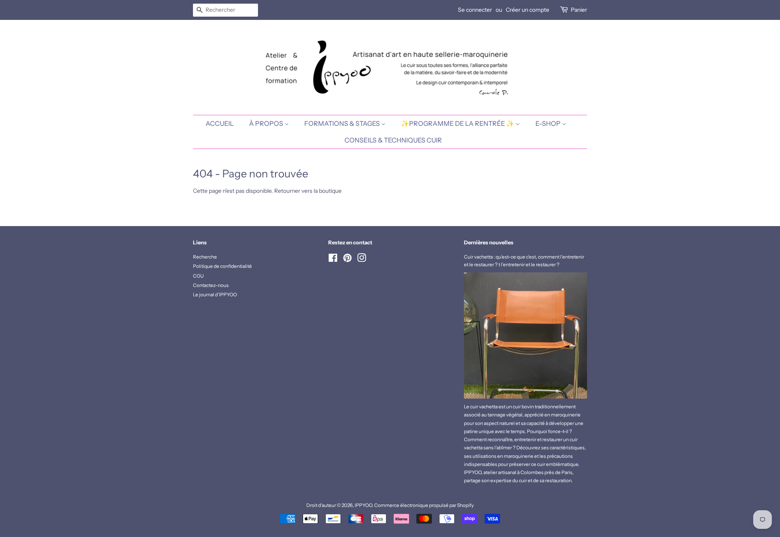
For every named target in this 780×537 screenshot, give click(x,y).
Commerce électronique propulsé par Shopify (424, 505)
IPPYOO (363, 505)
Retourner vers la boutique (308, 190)
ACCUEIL (220, 123)
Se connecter (475, 9)
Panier (579, 9)
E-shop (548, 123)
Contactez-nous (211, 285)
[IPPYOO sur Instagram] (361, 260)
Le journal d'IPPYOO (215, 294)
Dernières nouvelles (489, 242)
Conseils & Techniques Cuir (393, 140)
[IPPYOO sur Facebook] (333, 260)
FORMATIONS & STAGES (342, 123)
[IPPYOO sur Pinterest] (347, 260)
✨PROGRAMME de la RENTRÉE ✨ (458, 123)
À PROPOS (266, 123)
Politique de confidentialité (222, 266)
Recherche (205, 257)
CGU (198, 276)
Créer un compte (527, 9)
